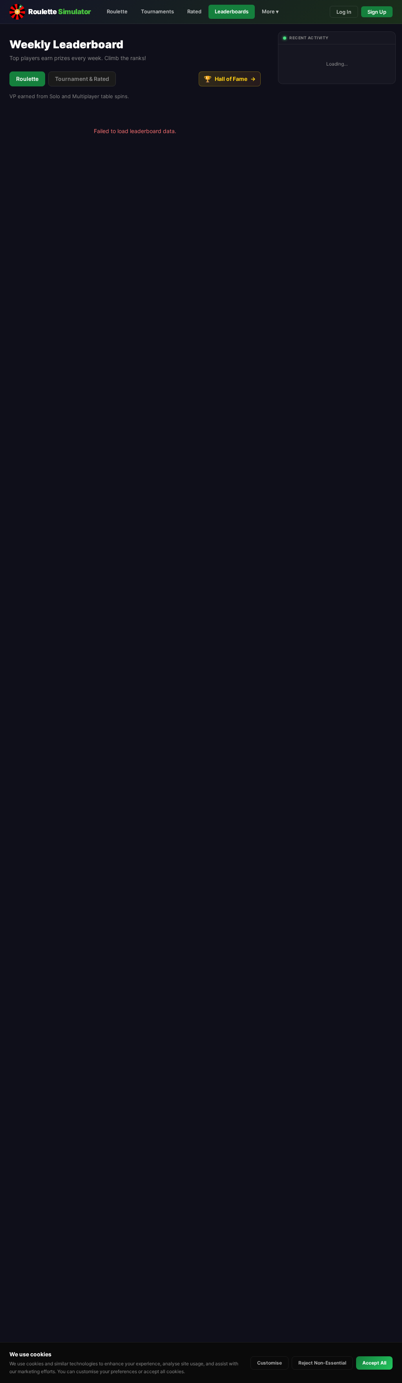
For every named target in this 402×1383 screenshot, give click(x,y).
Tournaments (157, 11)
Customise (269, 1363)
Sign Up (376, 12)
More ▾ (270, 11)
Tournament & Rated (82, 78)
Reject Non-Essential (322, 1363)
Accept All (374, 1363)
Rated (194, 11)
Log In (343, 12)
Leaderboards (232, 11)
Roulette (117, 11)
